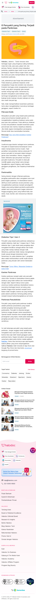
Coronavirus (5, 373)
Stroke (28, 373)
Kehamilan (5, 377)
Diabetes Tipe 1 (6, 31)
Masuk (32, 2)
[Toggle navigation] (2, 2)
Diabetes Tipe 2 (16, 31)
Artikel (12, 11)
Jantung (21, 373)
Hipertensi (21, 377)
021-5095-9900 (8, 484)
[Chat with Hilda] (33, 450)
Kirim (30, 361)
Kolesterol (13, 377)
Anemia (29, 377)
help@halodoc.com (9, 480)
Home (5, 11)
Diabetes (14, 373)
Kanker (24, 31)
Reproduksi (11, 381)
